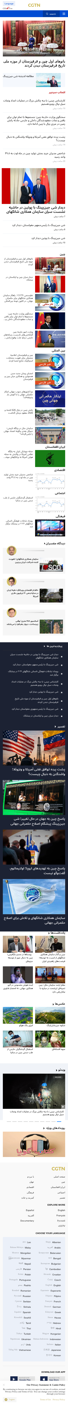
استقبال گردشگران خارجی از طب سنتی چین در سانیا (18, 499)
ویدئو (61, 1070)
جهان (31, 1181)
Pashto (24, 1285)
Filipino (53, 1295)
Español (30, 1210)
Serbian (23, 1301)
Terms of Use (45, 1400)
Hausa (54, 1317)
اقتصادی (30, 1187)
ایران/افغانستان (58, 1187)
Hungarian (51, 1333)
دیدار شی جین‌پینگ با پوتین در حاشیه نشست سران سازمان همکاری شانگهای (34, 656)
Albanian (53, 1242)
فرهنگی (30, 1192)
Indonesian (47, 1339)
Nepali (25, 1263)
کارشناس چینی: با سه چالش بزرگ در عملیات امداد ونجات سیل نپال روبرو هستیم (34, 683)
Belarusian (50, 1252)
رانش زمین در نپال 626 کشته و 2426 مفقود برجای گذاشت (19, 411)
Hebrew (54, 1322)
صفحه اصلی (59, 1176)
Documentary (27, 1220)
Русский (61, 1220)
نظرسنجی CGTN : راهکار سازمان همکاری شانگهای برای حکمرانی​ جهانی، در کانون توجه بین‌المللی (18, 298)
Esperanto (51, 1290)
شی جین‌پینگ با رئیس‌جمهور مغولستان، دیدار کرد (35, 664)
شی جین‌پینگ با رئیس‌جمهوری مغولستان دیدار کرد (35, 708)
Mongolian (21, 1252)
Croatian (52, 1274)
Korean (53, 1355)
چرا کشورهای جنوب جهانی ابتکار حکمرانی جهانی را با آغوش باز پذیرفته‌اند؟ (18, 394)
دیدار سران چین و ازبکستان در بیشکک (19, 278)
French (53, 1301)
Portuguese (20, 1279)
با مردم (30, 1176)
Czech (54, 1279)
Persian (23, 1268)
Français (60, 1215)
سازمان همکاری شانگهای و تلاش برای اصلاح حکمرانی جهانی (34, 920)
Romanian (21, 1290)
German (52, 1306)
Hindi (56, 1328)
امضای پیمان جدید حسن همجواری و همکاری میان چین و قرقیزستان (19, 376)
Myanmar (20, 1258)
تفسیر (62, 1197)
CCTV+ (61, 1226)
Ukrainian (20, 1339)
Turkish (23, 1333)
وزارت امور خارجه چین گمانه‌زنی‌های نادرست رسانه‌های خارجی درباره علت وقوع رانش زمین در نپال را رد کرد (18, 335)
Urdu (26, 1344)
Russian (22, 1295)
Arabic (54, 1247)
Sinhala (24, 1306)
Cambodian (53, 1268)
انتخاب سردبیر (57, 92)
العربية (31, 1215)
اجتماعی (61, 1192)
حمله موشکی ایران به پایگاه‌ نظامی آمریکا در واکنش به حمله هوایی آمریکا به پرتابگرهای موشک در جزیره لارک (18, 454)
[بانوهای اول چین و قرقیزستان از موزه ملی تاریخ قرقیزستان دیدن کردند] (34, 38)
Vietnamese (20, 1349)
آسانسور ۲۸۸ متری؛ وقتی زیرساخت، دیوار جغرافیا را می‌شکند (22, 622)
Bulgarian (51, 1263)
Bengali (54, 1258)
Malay (20, 1247)
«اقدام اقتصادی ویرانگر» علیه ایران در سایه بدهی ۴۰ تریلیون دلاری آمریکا (22, 593)
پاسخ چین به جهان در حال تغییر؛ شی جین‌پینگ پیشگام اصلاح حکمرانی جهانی (37, 821)
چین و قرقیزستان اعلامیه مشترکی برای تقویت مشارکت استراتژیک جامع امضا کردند (19, 358)
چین (63, 1181)
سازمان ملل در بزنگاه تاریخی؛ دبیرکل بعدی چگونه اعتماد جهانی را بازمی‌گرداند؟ (18, 431)
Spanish (22, 1312)
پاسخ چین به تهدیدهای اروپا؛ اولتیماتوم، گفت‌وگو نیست (37, 871)
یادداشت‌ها (58, 932)
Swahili (22, 1317)
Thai (26, 1328)
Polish (24, 1274)
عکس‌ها (60, 1003)
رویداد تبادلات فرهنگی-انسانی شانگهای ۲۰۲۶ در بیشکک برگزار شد (19, 523)
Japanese (52, 1349)
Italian (54, 1344)
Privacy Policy (59, 1400)
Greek (53, 1312)
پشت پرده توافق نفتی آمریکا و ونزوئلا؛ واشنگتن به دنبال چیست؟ (38, 772)
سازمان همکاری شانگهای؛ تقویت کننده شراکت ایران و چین (23, 560)
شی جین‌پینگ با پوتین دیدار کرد (43, 691)
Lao (27, 1242)
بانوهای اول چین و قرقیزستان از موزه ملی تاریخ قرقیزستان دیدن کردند (18, 261)
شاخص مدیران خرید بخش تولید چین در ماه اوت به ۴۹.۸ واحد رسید (18, 477)
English (61, 1210)
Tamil (25, 1322)
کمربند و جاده (28, 1197)
